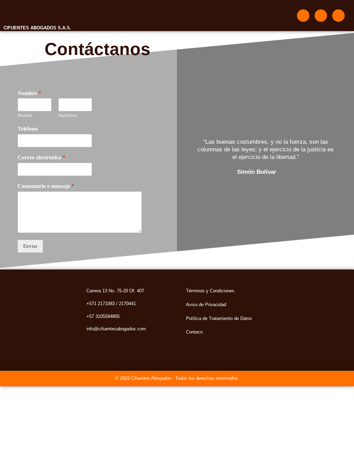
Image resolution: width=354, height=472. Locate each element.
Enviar (30, 246)
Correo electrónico (41, 157)
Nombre (29, 93)
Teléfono (28, 129)
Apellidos (67, 115)
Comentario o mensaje (46, 186)
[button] (182, 15)
